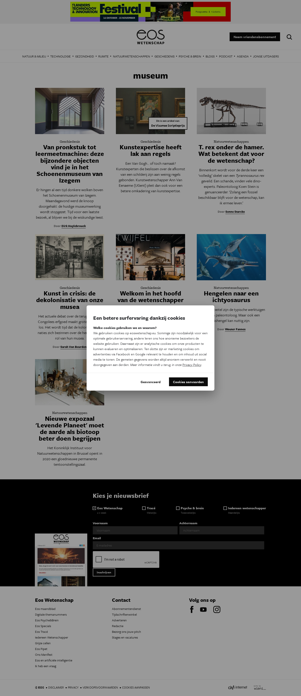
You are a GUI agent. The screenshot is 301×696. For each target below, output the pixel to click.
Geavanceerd (151, 381)
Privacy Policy (191, 364)
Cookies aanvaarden (188, 381)
